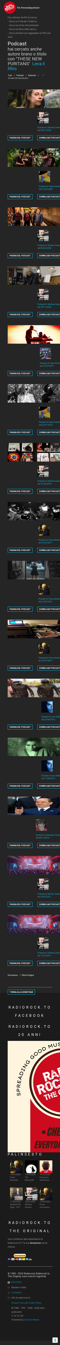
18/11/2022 (46, 307)
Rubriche (32, 75)
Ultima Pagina (28, 975)
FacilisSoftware (31, 1319)
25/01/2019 (47, 425)
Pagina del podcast (20, 138)
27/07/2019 (48, 366)
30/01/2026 (46, 130)
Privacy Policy (18, 1303)
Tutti (10, 75)
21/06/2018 (46, 484)
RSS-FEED (16, 1282)
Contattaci (16, 1292)
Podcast (20, 75)
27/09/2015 (47, 602)
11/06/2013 (50, 778)
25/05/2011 (46, 897)
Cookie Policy (34, 1303)
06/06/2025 (46, 248)
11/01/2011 (46, 956)
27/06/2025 (47, 189)
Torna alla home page (21, 992)
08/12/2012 (44, 838)
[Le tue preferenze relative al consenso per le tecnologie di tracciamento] (55, 1340)
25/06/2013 (50, 719)
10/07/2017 (47, 543)
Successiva (13, 975)
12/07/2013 (47, 660)
